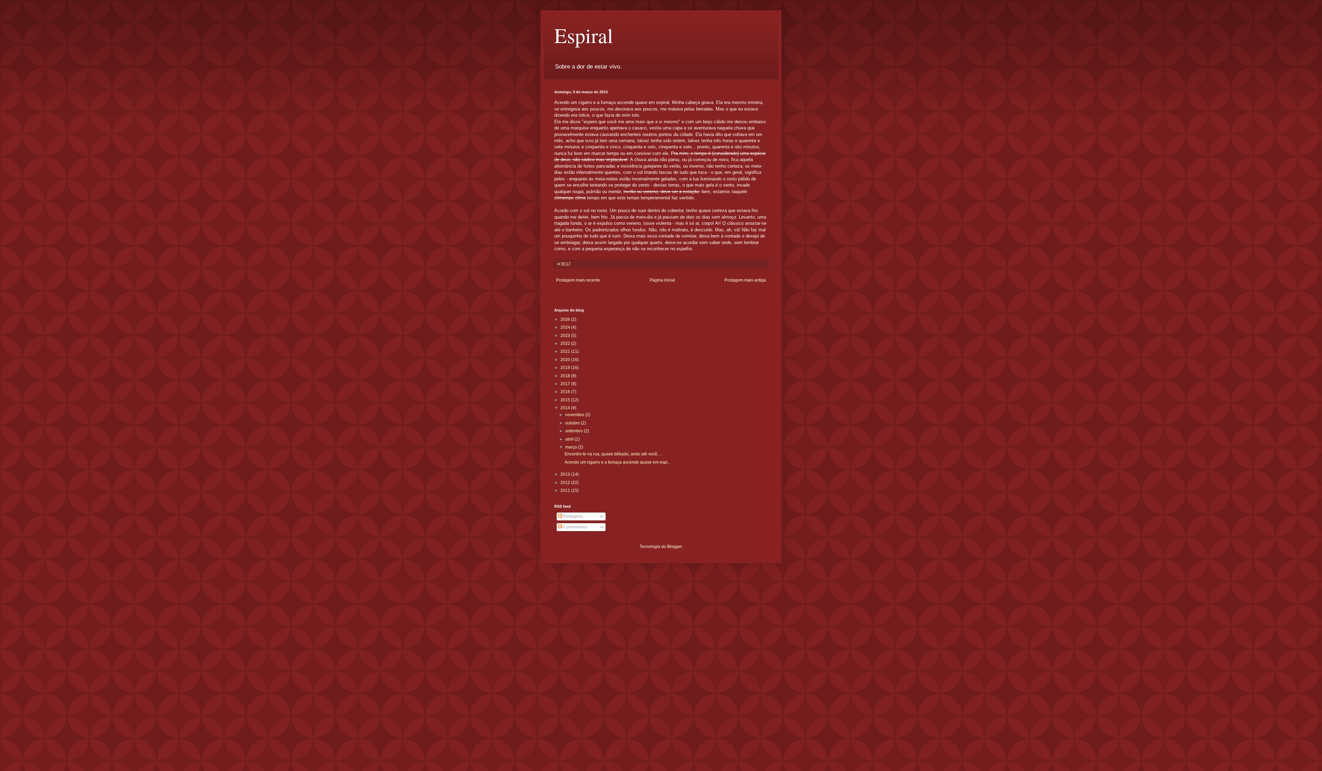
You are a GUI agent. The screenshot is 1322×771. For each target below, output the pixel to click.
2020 (565, 359)
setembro (574, 431)
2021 (565, 351)
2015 (565, 400)
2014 (565, 407)
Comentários (574, 527)
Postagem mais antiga (745, 280)
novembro (575, 414)
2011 (565, 490)
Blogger (674, 546)
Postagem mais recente (578, 280)
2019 (565, 367)
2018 (565, 375)
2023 (565, 335)
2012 (565, 482)
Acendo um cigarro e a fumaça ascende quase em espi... (618, 462)
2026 (565, 319)
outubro (573, 423)
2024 (565, 327)
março (571, 447)
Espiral (583, 35)
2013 (565, 474)
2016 (565, 391)
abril (570, 439)
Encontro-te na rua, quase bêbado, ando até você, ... (613, 454)
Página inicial (662, 280)
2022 (565, 343)
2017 (565, 383)
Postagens (572, 516)
